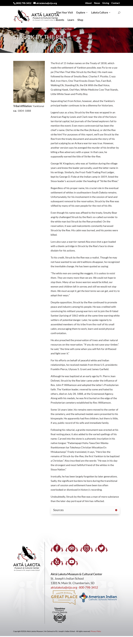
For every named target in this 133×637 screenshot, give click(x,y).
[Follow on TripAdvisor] (71, 548)
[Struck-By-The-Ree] (29, 101)
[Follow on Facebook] (57, 548)
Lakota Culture (99, 13)
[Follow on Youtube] (71, 561)
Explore (80, 13)
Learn (71, 20)
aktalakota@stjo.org (64, 587)
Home (16, 28)
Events (60, 20)
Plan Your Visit (64, 13)
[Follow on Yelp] (57, 561)
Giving (105, 3)
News (97, 3)
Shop (80, 20)
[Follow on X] (101, 548)
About (88, 3)
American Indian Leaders (36, 28)
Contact (115, 3)
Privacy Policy (96, 631)
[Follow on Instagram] (86, 548)
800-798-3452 (88, 587)
